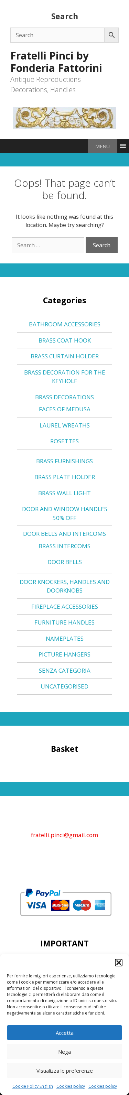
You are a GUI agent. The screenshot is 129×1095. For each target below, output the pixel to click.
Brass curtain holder (65, 356)
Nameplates (65, 638)
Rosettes (64, 441)
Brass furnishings (64, 461)
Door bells (64, 562)
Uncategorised (64, 686)
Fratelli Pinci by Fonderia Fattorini (56, 61)
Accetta (65, 1032)
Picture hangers (64, 654)
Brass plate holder (64, 477)
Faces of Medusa (64, 409)
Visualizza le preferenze (64, 1070)
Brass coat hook (65, 340)
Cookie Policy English (32, 1086)
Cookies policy (70, 1086)
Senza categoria (64, 670)
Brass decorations (64, 397)
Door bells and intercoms (64, 534)
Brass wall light (64, 493)
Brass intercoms (64, 546)
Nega (64, 1051)
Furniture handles (64, 622)
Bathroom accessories (64, 324)
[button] (118, 962)
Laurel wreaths (65, 425)
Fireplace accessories (64, 606)
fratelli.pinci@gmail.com (64, 835)
